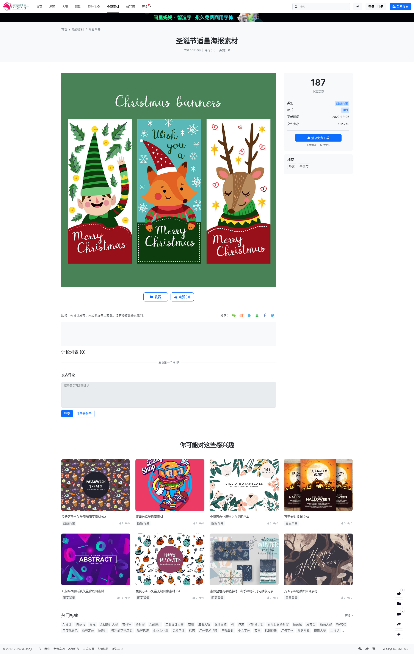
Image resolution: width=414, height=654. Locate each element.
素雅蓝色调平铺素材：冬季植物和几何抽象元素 (241, 591)
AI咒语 (130, 6)
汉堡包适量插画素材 (149, 516)
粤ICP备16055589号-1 (397, 649)
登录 (67, 413)
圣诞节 (304, 166)
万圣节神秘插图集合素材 (300, 591)
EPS (345, 110)
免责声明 (59, 649)
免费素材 (113, 6)
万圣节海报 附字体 (296, 516)
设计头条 (94, 6)
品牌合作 (73, 649)
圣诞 (292, 166)
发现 (52, 6)
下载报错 (311, 145)
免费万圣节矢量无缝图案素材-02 (84, 516)
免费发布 (402, 6)
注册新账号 (84, 413)
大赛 (65, 6)
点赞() (183, 297)
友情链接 (103, 649)
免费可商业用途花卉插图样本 (229, 516)
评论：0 (209, 50)
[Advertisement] (168, 333)
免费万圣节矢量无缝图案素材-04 (158, 591)
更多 (348, 615)
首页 (39, 6)
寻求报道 (88, 649)
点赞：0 (224, 50)
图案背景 (94, 29)
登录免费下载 (319, 138)
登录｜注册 (375, 6)
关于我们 (44, 649)
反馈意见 (325, 145)
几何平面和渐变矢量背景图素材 (83, 591)
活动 (78, 6)
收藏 (157, 297)
